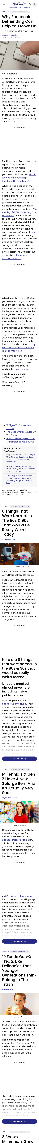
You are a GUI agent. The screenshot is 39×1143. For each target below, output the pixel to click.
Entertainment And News (20, 12)
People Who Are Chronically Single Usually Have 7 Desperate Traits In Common (20, 468)
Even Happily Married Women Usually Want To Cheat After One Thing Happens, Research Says (19, 479)
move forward (21, 369)
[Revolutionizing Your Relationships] (19, 4)
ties (33, 232)
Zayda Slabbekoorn (10, 798)
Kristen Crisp (7, 989)
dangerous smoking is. (14, 703)
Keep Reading (19, 758)
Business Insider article (14, 839)
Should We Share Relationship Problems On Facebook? (19, 178)
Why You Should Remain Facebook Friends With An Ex (18, 347)
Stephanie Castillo (9, 35)
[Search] (29, 4)
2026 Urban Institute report (18, 896)
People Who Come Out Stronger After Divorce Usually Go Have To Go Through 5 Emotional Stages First (20, 458)
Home (4, 12)
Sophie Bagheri (8, 539)
